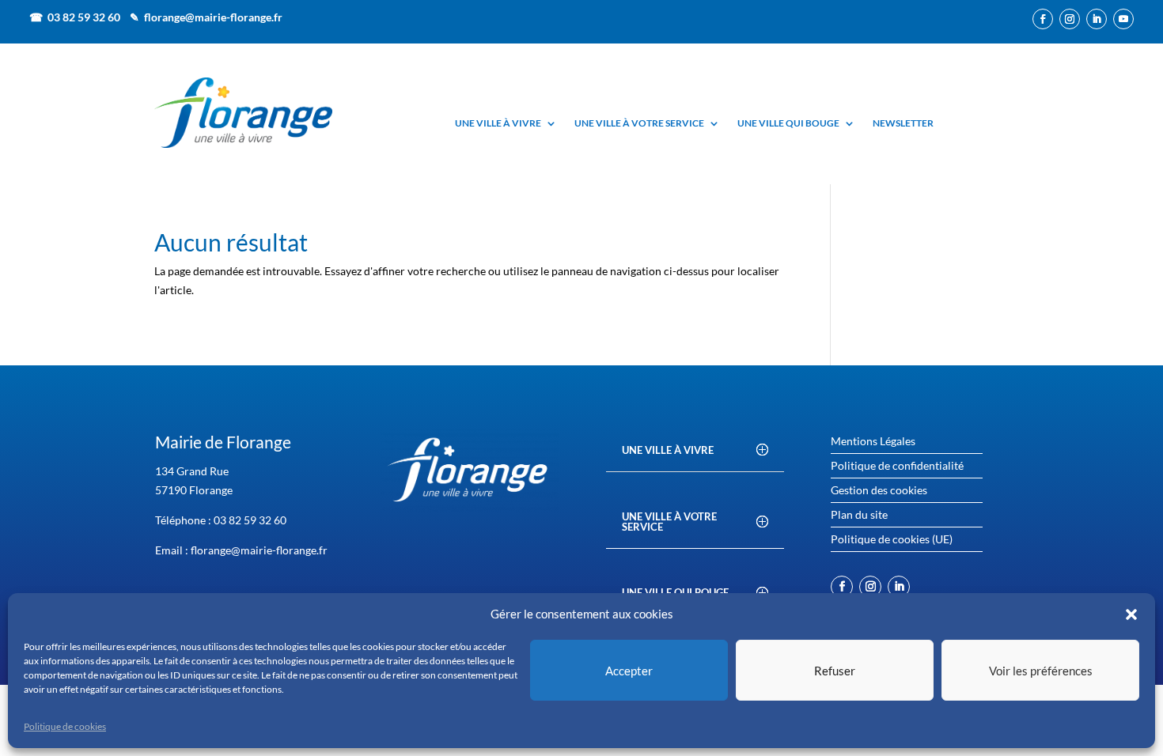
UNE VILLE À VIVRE (498, 124)
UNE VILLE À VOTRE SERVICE (639, 124)
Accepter (629, 670)
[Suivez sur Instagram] (1069, 19)
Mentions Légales (873, 442)
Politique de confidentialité (897, 466)
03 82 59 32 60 (250, 520)
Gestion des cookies (879, 491)
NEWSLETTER (903, 124)
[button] (1131, 614)
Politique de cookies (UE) (892, 540)
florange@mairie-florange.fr (213, 17)
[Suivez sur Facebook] (1042, 19)
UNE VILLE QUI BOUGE (788, 124)
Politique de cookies (65, 726)
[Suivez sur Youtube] (1123, 19)
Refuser (834, 670)
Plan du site (859, 515)
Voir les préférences (1041, 670)
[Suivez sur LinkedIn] (1096, 19)
